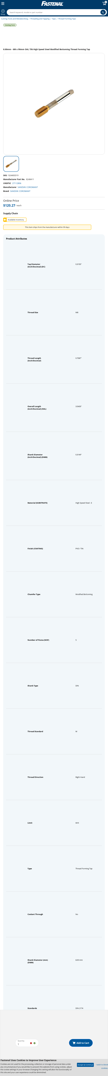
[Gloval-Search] (103, 12)
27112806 (16, 183)
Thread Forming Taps (67, 18)
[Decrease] (31, 1043)
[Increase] (34, 1043)
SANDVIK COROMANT (28, 187)
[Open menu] (2, 3)
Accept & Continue (85, 1064)
